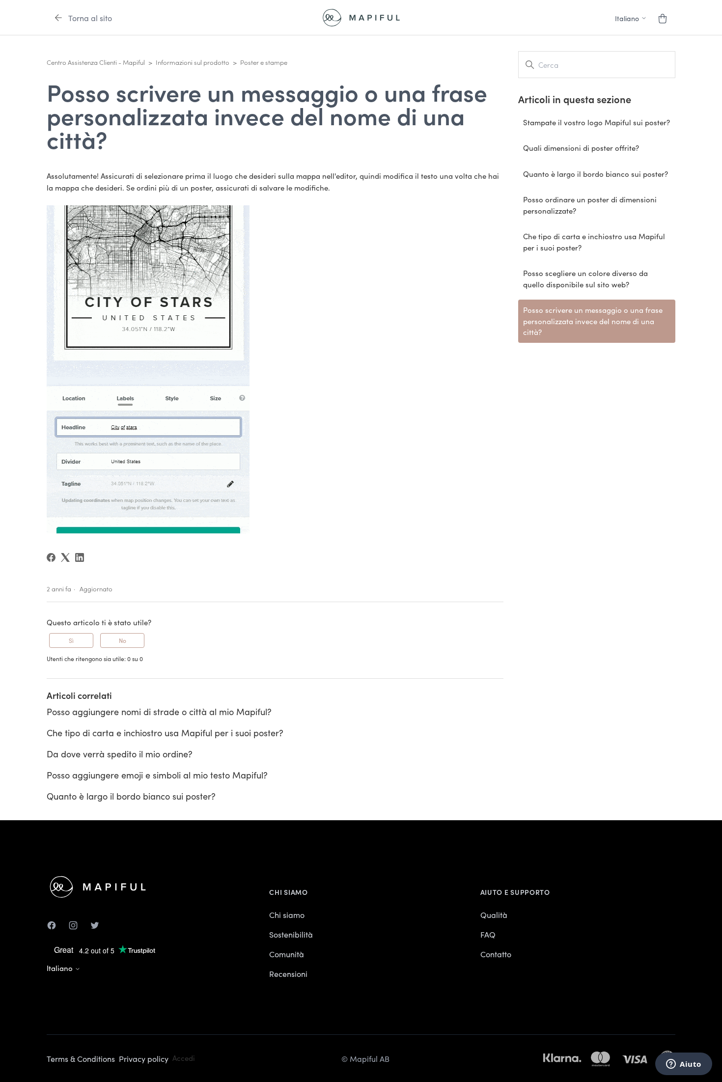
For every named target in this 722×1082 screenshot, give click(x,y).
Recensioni (288, 973)
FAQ (488, 934)
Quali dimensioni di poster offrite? (581, 147)
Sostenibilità (291, 934)
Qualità (493, 914)
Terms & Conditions (81, 1058)
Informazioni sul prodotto (192, 62)
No (122, 640)
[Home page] (361, 17)
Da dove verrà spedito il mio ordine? (120, 754)
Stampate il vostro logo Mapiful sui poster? (596, 122)
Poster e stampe (263, 62)
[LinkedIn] (79, 557)
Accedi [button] (183, 1058)
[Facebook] (51, 557)
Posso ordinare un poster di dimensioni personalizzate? (590, 205)
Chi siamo (287, 914)
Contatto (495, 953)
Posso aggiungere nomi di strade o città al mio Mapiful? (159, 711)
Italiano (61, 968)
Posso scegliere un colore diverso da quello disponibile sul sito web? (585, 278)
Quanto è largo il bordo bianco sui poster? (131, 796)
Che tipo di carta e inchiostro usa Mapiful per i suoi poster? (165, 732)
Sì (71, 640)
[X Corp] (65, 557)
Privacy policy (143, 1058)
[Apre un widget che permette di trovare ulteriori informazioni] (683, 1065)
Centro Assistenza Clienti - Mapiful (96, 62)
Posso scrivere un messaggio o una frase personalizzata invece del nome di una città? (593, 321)
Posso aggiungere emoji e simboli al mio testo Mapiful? (157, 775)
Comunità (286, 953)
